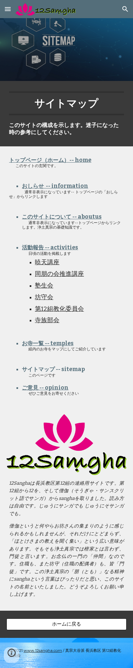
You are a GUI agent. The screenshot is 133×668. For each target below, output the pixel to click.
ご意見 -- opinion (45, 387)
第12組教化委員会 (59, 308)
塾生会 (44, 285)
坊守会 (44, 297)
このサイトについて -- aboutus (62, 216)
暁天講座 (47, 262)
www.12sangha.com (43, 650)
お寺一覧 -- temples (48, 343)
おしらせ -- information (55, 186)
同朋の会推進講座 (59, 273)
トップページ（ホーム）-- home (50, 160)
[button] (7, 9)
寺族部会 (47, 320)
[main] (66, 114)
